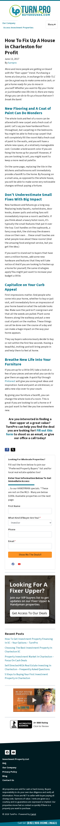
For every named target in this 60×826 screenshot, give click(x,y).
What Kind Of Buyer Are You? (24, 518)
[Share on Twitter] (13, 449)
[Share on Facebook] (7, 449)
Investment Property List (15, 759)
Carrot (33, 814)
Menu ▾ (52, 24)
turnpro (12, 63)
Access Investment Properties (18, 27)
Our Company (8, 23)
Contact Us (8, 780)
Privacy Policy (9, 771)
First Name (14, 506)
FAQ (4, 763)
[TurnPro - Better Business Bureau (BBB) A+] (30, 724)
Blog (4, 776)
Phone (11, 529)
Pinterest (10, 381)
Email (12, 541)
